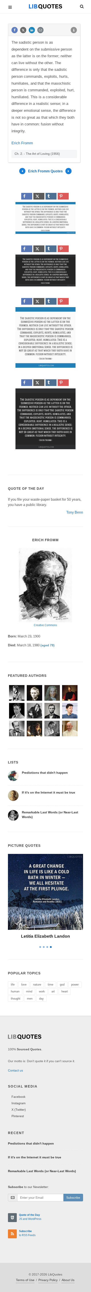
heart (64, 991)
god (62, 984)
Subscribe (73, 1197)
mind (29, 991)
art (53, 991)
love (24, 984)
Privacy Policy (48, 1280)
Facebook (18, 1096)
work (42, 991)
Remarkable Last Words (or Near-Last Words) (42, 1171)
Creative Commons (45, 625)
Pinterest (17, 1116)
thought (15, 998)
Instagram (18, 1103)
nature (37, 984)
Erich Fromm (22, 143)
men (29, 998)
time (50, 984)
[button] (81, 5)
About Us (68, 1280)
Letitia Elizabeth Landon (45, 936)
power (75, 984)
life (13, 984)
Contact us (15, 1070)
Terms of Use (25, 1280)
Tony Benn (74, 512)
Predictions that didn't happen (45, 772)
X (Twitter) (18, 1109)
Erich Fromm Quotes (45, 171)
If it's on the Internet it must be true (48, 792)
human (15, 991)
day (41, 998)
